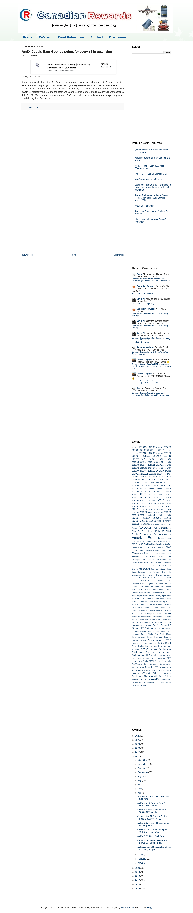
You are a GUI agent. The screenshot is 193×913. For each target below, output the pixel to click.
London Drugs (165, 607)
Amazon (148, 534)
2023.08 (168, 497)
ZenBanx (143, 685)
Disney (159, 575)
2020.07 (151, 477)
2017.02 (135, 453)
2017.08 (146, 456)
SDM (134, 652)
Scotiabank (165, 649)
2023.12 (160, 500)
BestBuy (168, 544)
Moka (147, 619)
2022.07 (143, 492)
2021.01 (160, 480)
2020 (137, 868)
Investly (163, 598)
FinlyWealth (151, 584)
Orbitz (142, 625)
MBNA (168, 613)
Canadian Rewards (146, 286)
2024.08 (143, 506)
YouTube (168, 682)
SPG (169, 658)
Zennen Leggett (144, 359)
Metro (169, 617)
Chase (160, 556)
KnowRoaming (159, 602)
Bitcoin (146, 547)
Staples (158, 661)
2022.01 (135, 489)
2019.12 (136, 474)
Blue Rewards (158, 547)
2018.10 (143, 465)
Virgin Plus (143, 676)
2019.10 (160, 471)
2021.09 (143, 485)
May (140, 789)
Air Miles (159, 531)
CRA (169, 566)
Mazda (159, 614)
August (141, 776)
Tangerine (149, 667)
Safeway (167, 646)
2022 (137, 752)
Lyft (147, 611)
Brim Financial (145, 550)
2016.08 (167, 447)
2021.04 (143, 483)
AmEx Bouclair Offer (144, 206)
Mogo (142, 619)
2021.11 (159, 486)
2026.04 (146, 518)
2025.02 (152, 509)
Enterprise (136, 581)
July (140, 780)
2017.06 (167, 453)
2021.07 (32, 108)
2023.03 (168, 494)
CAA (169, 550)
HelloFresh (156, 593)
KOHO (168, 602)
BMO (168, 547)
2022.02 (144, 488)
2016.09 (136, 450)
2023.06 (151, 497)
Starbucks (166, 661)
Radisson (167, 637)
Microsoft (135, 619)
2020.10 (136, 479)
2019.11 (168, 471)
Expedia (168, 581)
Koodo (141, 604)
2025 (137, 740)
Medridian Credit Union (150, 617)
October (141, 768)
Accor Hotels (166, 524)
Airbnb (168, 531)
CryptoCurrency (138, 572)
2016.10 (144, 450)
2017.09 (157, 456)
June (140, 785)
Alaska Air (137, 534)
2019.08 (143, 471)
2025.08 (159, 512)
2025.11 (143, 515)
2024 (137, 744)
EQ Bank (145, 581)
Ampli (163, 538)
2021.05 (151, 483)
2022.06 (135, 491)
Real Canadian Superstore (147, 643)
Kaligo (150, 602)
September (143, 772)
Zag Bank (135, 685)
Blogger (150, 907)
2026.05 (157, 518)
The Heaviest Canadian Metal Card (151, 174)
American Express (44, 108)
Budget (156, 550)
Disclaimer (117, 37)
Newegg (135, 625)
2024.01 (168, 500)
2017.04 (151, 453)
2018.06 (151, 462)
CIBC (144, 559)
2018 (137, 876)
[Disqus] (73, 146)
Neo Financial (165, 622)
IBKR (169, 596)
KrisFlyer (148, 604)
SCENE (144, 649)
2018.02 (160, 459)
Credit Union (166, 569)
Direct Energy (148, 575)
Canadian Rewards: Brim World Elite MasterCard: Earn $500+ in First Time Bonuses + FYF (150, 365)
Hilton (168, 592)
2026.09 (152, 521)
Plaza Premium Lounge (156, 631)
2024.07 (135, 506)
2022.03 (152, 489)
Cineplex (151, 560)
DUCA (150, 578)
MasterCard (137, 613)
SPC (153, 658)
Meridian (162, 616)
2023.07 (159, 497)
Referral (45, 37)
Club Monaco (161, 560)
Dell (163, 572)
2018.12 (160, 465)
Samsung (135, 649)
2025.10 (135, 515)
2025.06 (143, 512)
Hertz (163, 593)
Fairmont (135, 584)
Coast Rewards (156, 563)
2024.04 (152, 503)
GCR (140, 589)
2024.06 (168, 503)
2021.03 (135, 483)
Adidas (134, 528)
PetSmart (135, 631)
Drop (144, 578)
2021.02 (168, 480)
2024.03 (143, 503)
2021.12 (167, 485)
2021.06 (159, 483)
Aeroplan (145, 527)
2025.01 (144, 509)
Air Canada (161, 527)
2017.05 (159, 453)
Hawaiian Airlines (145, 593)
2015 (137, 888)
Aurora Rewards (160, 541)
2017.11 (135, 459)
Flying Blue (159, 587)
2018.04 (135, 462)
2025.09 (167, 512)
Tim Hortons (137, 670)
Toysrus (147, 670)
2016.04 (135, 447)
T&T (133, 667)
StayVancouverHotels (140, 664)
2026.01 (160, 515)
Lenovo (140, 607)
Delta (169, 572)
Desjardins (136, 575)
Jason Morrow (127, 907)
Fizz (165, 584)
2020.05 (136, 477)
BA (141, 544)
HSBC (152, 595)
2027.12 (149, 524)
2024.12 (136, 509)
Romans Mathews (145, 347)
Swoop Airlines (165, 664)
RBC (168, 640)
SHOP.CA (156, 652)
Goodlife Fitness (158, 590)
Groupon (135, 593)
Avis (169, 541)
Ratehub (143, 640)
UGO (143, 673)
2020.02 (152, 474)
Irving (169, 598)
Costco (163, 565)
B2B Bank (136, 544)
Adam (139, 274)
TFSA (169, 667)
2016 (137, 884)
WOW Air (142, 682)
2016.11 (152, 450)
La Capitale (157, 604)
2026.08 (144, 521)
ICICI (134, 598)
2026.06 (167, 518)
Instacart (150, 598)
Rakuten (135, 640)
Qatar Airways (138, 637)
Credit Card (143, 568)
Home (27, 37)
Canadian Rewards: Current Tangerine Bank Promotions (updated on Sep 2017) (148, 280)
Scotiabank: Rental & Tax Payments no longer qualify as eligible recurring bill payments (153, 187)
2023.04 (135, 498)
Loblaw (155, 607)
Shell (148, 652)
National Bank (137, 622)
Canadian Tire (140, 553)
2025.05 (135, 512)
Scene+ (153, 649)
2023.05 (143, 497)
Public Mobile (165, 634)
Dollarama (167, 575)
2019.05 (159, 468)
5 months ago (165, 281)
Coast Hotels (143, 563)
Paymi (148, 625)
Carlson (162, 553)
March (141, 854)
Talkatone (140, 667)
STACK (151, 661)
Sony (148, 658)
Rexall (168, 643)
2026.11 (168, 521)
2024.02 (135, 503)
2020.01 (144, 474)
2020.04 (168, 474)
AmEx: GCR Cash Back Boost (151, 836)
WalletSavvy (158, 676)
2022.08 (151, 491)
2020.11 (144, 479)
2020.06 (143, 477)
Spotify (145, 661)
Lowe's (134, 611)
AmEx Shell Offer (138, 293)
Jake (139, 388)
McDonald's (136, 617)
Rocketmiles (143, 646)
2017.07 (136, 456)
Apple (169, 538)
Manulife (153, 611)
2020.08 (159, 477)
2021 (137, 756)
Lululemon (141, 611)
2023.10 (143, 500)
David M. (141, 299)
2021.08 (135, 486)
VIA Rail (163, 673)
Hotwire (145, 596)
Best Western (157, 544)
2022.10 (168, 491)
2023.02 (160, 494)
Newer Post (27, 255)
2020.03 (160, 474)
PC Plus (157, 628)
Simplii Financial (149, 655)
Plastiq (143, 631)
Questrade (158, 637)
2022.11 (135, 494)
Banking (147, 544)
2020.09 (167, 477)
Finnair (160, 584)
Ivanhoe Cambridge (139, 602)
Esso (160, 581)
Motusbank (167, 619)
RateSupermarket (156, 640)
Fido (142, 584)
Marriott (167, 610)
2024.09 (151, 506)
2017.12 (144, 459)
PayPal (156, 625)
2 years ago (164, 383)
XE (157, 682)
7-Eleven (156, 524)
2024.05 (161, 503)
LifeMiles (148, 607)
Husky (158, 596)
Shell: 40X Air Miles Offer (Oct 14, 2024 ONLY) (150, 314)
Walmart (168, 676)
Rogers (153, 646)
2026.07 (136, 521)
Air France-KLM (145, 531)
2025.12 (151, 515)
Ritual (134, 646)
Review (161, 643)
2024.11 (168, 506)
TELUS (163, 667)
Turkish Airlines (158, 670)
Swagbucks (154, 664)
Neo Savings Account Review (148, 179)
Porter (143, 634)
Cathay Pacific (148, 556)
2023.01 (152, 494)
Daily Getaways (153, 572)
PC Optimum (147, 628)
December (143, 760)
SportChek (137, 661)
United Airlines (153, 673)
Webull (147, 679)
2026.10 (160, 521)
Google (168, 590)
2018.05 (143, 462)
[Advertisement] (151, 97)
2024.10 (160, 506)
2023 (137, 748)
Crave (134, 569)
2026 (137, 736)
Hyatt (164, 595)
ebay (169, 578)
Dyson (155, 578)
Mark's (159, 611)
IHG (138, 598)
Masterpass (149, 613)
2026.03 (136, 518)
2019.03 (143, 468)
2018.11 (151, 465)
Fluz (151, 587)
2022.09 (160, 492)
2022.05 (168, 489)
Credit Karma (155, 569)
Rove (160, 646)
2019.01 (168, 465)
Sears (141, 652)
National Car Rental (151, 622)
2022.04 (160, 489)
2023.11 (151, 500)
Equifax (154, 581)
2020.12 (152, 479)
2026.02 (168, 515)
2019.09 (151, 471)
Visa (151, 676)
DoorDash (136, 578)
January (142, 863)
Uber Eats (136, 673)
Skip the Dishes (164, 655)
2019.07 (135, 471)
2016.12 (160, 450)
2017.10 (167, 456)
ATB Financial (147, 541)
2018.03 (168, 459)
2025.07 (151, 512)
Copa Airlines (154, 566)
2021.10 (152, 485)
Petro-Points (166, 628)
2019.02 (135, 468)
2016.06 (151, 447)
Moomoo (158, 619)
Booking (135, 550)
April (140, 793)
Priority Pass (153, 634)
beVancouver (137, 547)
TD (157, 667)
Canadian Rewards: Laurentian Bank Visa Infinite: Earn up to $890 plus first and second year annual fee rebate (151, 340)
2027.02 (143, 524)
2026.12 (135, 524)
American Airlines (162, 534)
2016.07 (159, 447)
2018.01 (152, 459)
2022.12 (144, 494)
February (142, 859)
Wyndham (151, 682)
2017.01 (168, 450)
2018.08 (168, 462)
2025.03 (160, 509)
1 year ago (151, 293)
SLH (133, 658)
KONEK (135, 604)
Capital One (153, 553)
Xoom (161, 682)
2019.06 (168, 468)
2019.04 (151, 468)
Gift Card (147, 590)
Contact (97, 37)
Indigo (143, 598)
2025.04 (168, 509)
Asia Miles (136, 541)
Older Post (118, 255)
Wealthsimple (137, 679)
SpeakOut (161, 658)
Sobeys (140, 658)
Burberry (163, 550)
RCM (134, 643)
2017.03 (143, 453)
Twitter (168, 670)
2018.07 (159, 462)
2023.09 (135, 500)
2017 (137, 880)
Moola (152, 619)
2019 (137, 872)
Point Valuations (71, 37)
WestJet (155, 679)
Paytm (164, 625)
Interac (157, 598)
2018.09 (135, 465)
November (143, 764)
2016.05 (143, 447)
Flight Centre (144, 587)
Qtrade (149, 637)
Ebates (162, 578)
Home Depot (137, 596)
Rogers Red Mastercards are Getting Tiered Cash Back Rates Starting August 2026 (152, 197)
